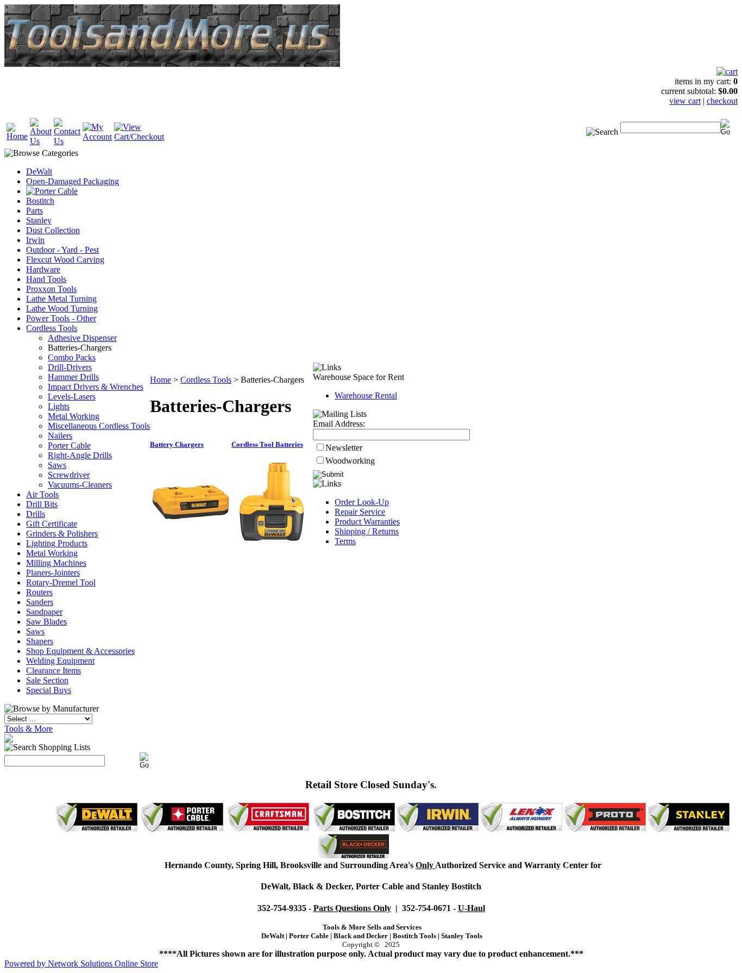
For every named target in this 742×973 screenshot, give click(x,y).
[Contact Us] (67, 141)
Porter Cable (69, 445)
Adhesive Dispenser (82, 337)
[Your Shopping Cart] (727, 71)
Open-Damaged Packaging (72, 181)
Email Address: (339, 423)
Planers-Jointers (53, 572)
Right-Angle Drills (80, 455)
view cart (685, 100)
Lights (59, 406)
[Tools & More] (8, 739)
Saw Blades (46, 621)
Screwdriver (69, 474)
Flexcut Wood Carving (65, 259)
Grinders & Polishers (62, 533)
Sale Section (47, 680)
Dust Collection (53, 230)
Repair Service (360, 511)
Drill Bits (42, 504)
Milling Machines (56, 562)
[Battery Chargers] (190, 539)
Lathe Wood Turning (62, 308)
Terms (345, 541)
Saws (57, 465)
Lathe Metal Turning (61, 298)
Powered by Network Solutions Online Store (81, 963)
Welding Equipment (60, 660)
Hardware (43, 269)
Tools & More (28, 728)
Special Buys (48, 690)
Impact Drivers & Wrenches (95, 386)
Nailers (60, 435)
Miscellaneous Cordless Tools (99, 426)
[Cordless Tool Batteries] (272, 539)
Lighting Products (56, 543)
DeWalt (39, 171)
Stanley (39, 220)
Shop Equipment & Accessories (80, 651)
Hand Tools (46, 279)
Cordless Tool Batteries (267, 444)
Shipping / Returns (367, 531)
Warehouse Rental (366, 395)
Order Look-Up (362, 502)
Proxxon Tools (51, 289)
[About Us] (41, 141)
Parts (34, 210)
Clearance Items (53, 670)
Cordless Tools (51, 328)
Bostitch (40, 200)
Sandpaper (44, 611)
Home (160, 379)
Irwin (35, 240)
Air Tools (42, 494)
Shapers (39, 641)
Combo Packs (72, 357)
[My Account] (97, 136)
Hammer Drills (73, 377)
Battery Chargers (177, 444)
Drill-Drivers (70, 367)
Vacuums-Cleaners (80, 484)
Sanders (39, 602)
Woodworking (350, 460)
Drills (35, 514)
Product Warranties (367, 521)
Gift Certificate (51, 523)
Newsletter (343, 447)
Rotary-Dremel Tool (61, 582)
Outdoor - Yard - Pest (62, 249)
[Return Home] (17, 136)
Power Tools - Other (61, 318)
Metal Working (73, 416)
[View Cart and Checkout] (139, 136)
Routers (39, 592)
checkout (722, 100)
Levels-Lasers (72, 396)
